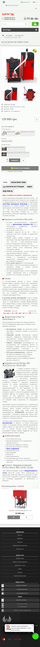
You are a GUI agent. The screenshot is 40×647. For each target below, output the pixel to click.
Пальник (3, 138)
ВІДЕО (29, 187)
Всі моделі (9, 35)
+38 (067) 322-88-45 (9, 19)
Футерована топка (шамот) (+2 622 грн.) (18, 152)
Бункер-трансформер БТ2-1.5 (20, 510)
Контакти (20, 542)
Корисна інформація (20, 576)
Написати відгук (18, 171)
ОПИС (5, 182)
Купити (14, 160)
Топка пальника (6, 129)
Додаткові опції (5, 144)
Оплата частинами (21, 168)
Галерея (20, 572)
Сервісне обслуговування (20, 562)
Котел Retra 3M (19, 35)
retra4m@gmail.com (22, 593)
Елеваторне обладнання (20, 545)
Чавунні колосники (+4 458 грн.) (16, 147)
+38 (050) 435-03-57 (9, 18)
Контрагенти (20, 549)
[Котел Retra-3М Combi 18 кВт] (11, 94)
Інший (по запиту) (7, 141)
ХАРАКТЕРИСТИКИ (18, 182)
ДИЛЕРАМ (20, 538)
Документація (20, 558)
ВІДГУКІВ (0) (8, 191)
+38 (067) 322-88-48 (21, 600)
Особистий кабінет (12, 5)
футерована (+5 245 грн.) (27, 132)
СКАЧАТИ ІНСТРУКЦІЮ (14, 187)
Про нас (20, 535)
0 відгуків (10, 171)
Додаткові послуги (20, 565)
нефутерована (11, 132)
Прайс (20, 569)
